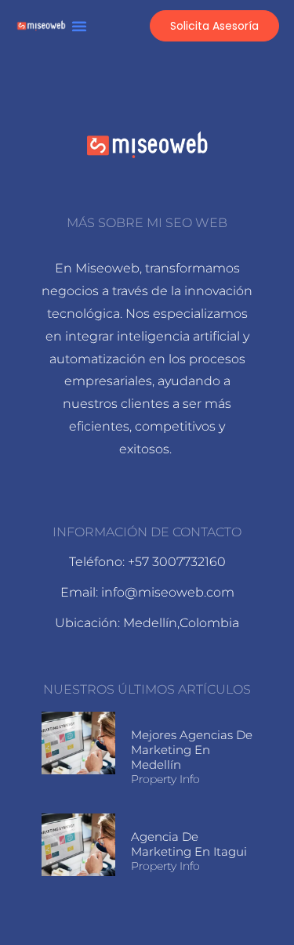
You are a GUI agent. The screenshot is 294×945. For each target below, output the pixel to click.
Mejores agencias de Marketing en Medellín (191, 749)
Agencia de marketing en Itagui (189, 844)
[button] (79, 26)
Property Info (165, 779)
